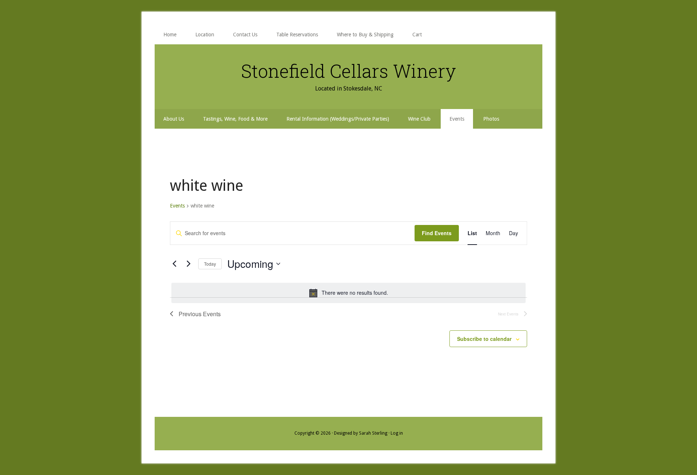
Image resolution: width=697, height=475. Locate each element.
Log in (397, 433)
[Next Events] (188, 263)
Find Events (437, 233)
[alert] (348, 293)
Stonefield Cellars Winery (348, 71)
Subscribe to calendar (484, 338)
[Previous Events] (174, 263)
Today (210, 264)
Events (177, 206)
